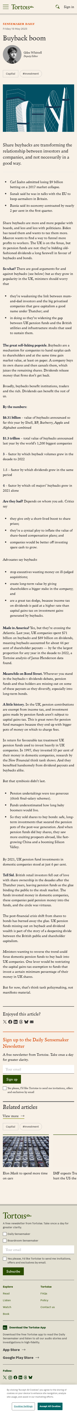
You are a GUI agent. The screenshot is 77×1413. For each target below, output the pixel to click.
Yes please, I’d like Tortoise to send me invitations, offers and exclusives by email (40, 1090)
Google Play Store (18, 1357)
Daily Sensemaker (19, 1234)
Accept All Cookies (50, 1406)
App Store (11, 1350)
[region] (38, 1399)
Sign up (11, 1079)
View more (11, 1116)
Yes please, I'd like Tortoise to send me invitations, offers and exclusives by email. (39, 1260)
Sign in (69, 6)
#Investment (31, 73)
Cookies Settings (23, 1406)
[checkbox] (4, 1088)
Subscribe (13, 1271)
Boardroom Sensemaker (23, 1240)
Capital (10, 73)
